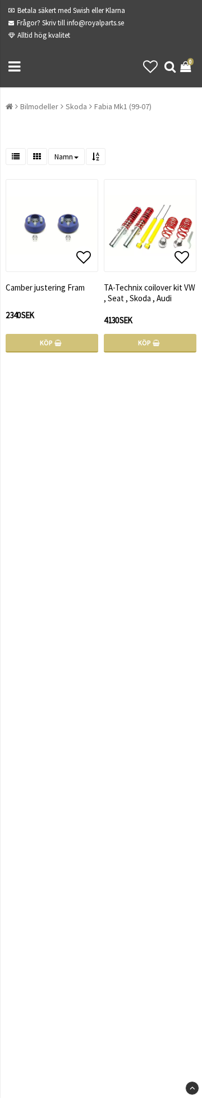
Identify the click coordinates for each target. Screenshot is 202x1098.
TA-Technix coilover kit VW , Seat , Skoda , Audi (149, 292)
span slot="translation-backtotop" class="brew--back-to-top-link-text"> (192, 1088)
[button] (150, 67)
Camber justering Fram (45, 287)
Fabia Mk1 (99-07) (123, 106)
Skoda (76, 106)
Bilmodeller (39, 106)
